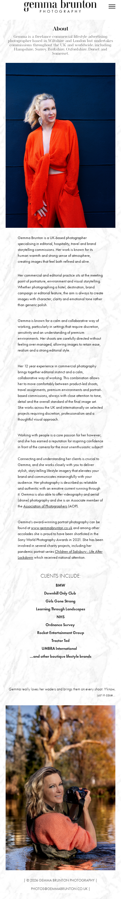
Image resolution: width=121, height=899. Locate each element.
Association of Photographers (45, 506)
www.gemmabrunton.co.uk (51, 527)
